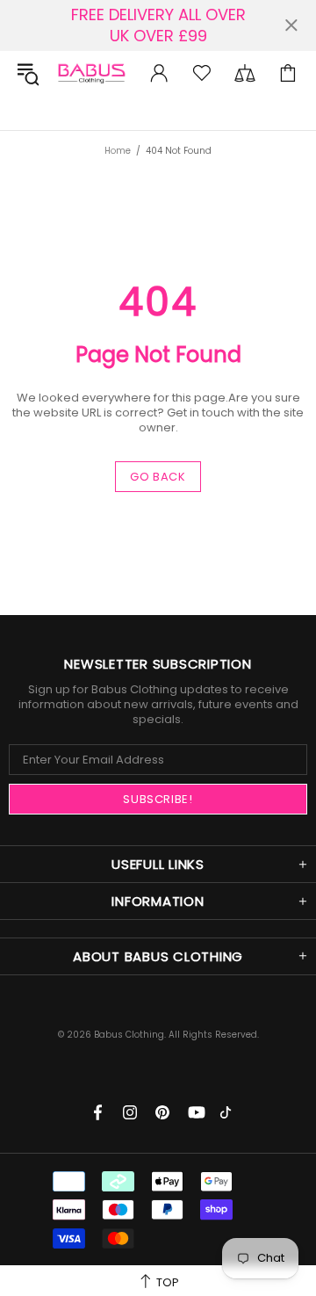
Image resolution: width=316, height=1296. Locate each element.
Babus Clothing (91, 72)
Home (117, 150)
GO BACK (158, 476)
